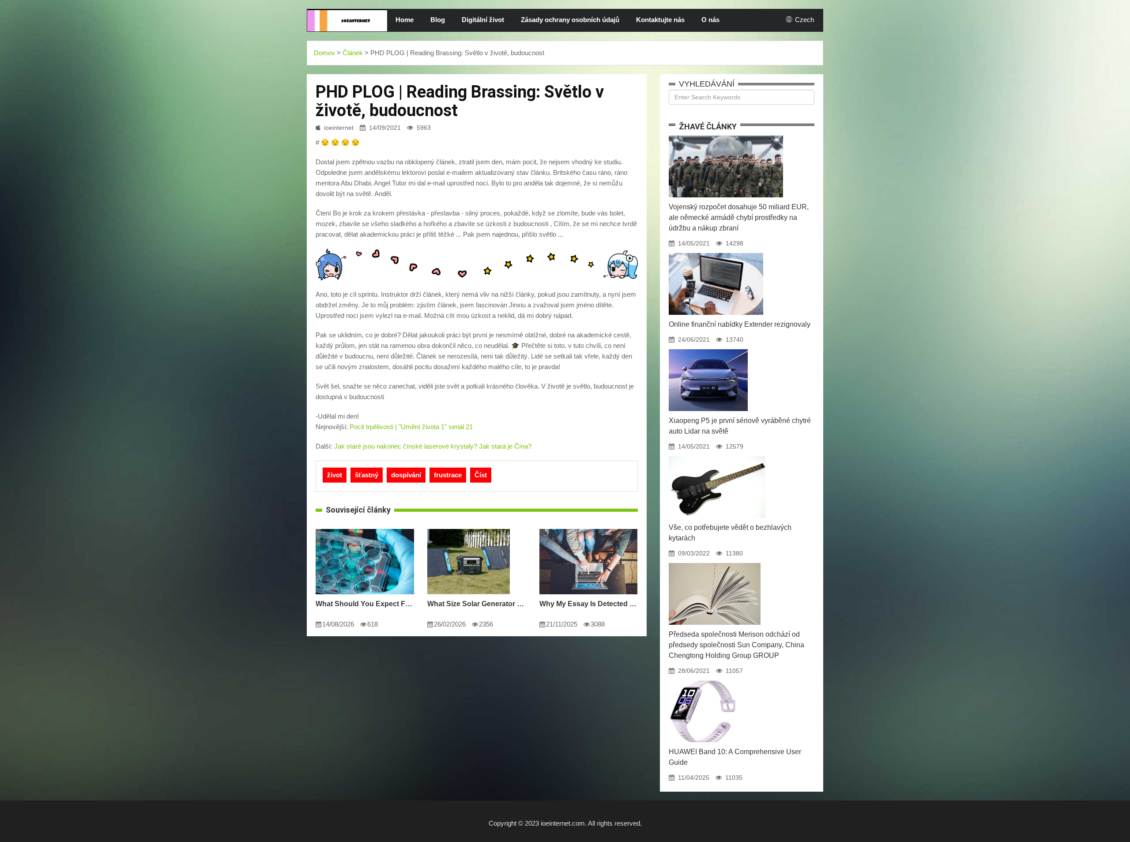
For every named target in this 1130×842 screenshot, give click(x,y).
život (334, 475)
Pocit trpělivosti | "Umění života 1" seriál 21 (411, 426)
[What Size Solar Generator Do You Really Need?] (468, 529)
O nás (710, 19)
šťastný (366, 475)
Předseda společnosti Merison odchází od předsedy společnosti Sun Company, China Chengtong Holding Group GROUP (736, 645)
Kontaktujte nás (660, 19)
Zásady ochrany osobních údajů (570, 19)
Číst (481, 475)
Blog (437, 19)
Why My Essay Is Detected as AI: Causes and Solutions (588, 604)
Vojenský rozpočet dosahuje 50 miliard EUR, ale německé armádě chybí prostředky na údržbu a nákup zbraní (739, 217)
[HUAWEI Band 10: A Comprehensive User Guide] (703, 680)
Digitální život (483, 19)
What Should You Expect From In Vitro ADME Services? (365, 604)
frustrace (448, 475)
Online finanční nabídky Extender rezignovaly (739, 324)
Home (405, 19)
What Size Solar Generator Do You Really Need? (476, 604)
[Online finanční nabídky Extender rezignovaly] (716, 253)
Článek (353, 53)
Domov (324, 53)
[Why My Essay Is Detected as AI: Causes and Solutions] (588, 529)
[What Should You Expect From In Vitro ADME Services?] (365, 529)
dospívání (406, 475)
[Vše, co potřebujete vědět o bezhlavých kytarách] (717, 456)
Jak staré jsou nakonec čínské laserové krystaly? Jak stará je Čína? (432, 446)
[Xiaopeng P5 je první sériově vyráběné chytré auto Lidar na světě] (708, 349)
